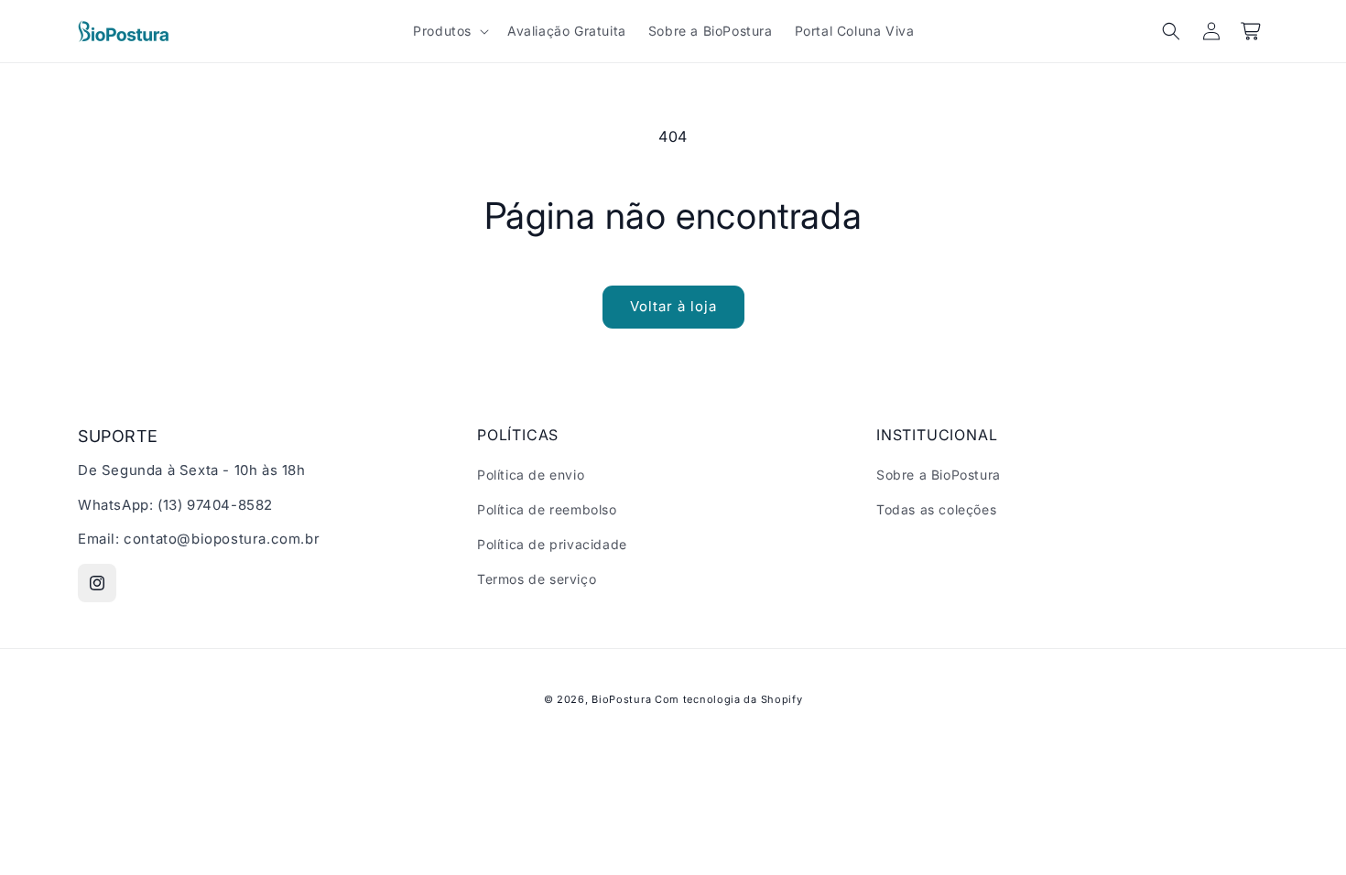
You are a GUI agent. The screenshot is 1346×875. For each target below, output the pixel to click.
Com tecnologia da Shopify (729, 699)
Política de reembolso (547, 509)
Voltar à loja (673, 306)
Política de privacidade (552, 544)
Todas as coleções (936, 509)
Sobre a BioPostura (938, 474)
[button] (449, 31)
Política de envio (530, 474)
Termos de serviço (536, 579)
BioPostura (621, 699)
